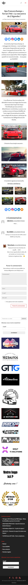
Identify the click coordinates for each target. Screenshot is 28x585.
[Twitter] (9, 39)
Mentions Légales (6, 552)
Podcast (4, 544)
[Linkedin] (18, 39)
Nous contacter (6, 549)
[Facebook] (6, 39)
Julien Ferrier (10, 221)
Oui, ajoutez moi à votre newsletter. (14, 301)
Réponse (23, 226)
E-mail (4, 326)
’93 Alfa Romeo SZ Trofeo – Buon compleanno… (13, 536)
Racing (17, 19)
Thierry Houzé (7, 19)
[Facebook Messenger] (15, 39)
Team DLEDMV (6, 546)
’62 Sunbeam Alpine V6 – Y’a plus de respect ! (13, 528)
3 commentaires (22, 19)
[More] (21, 39)
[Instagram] (12, 39)
